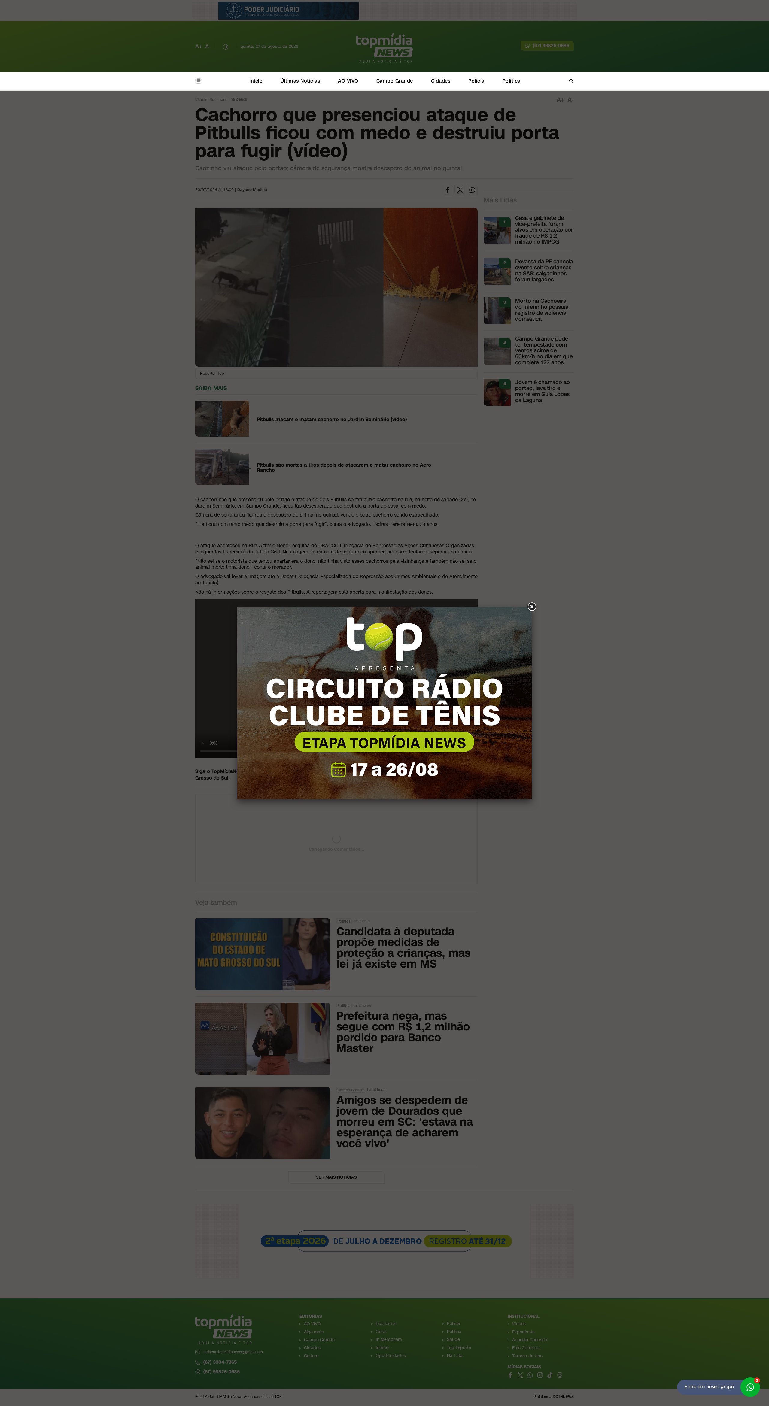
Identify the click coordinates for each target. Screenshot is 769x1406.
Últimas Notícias (300, 80)
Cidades (441, 80)
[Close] (531, 606)
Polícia (476, 80)
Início (256, 80)
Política (512, 80)
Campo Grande (394, 80)
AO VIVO (348, 80)
